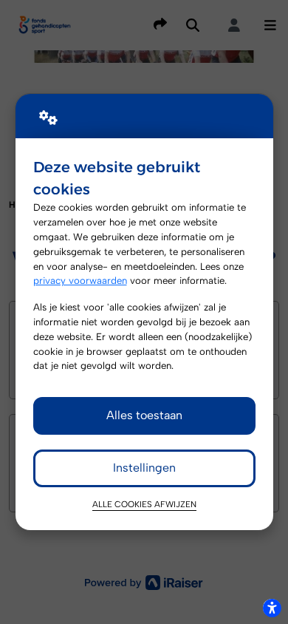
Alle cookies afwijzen (144, 504)
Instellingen (144, 468)
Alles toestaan (144, 415)
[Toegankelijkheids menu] (272, 608)
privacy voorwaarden (80, 280)
